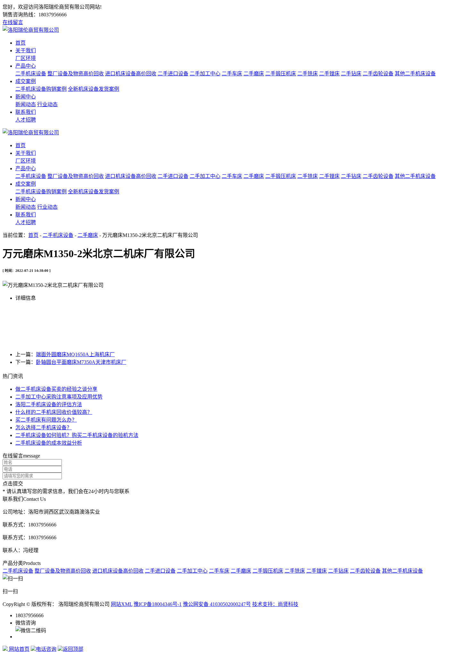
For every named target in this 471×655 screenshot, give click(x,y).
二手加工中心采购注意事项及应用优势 (59, 396)
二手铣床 (307, 73)
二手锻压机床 (280, 73)
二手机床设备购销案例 (41, 89)
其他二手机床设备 (415, 73)
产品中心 (25, 66)
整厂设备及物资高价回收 (75, 73)
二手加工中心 (205, 73)
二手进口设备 (173, 73)
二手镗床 (329, 73)
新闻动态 (25, 104)
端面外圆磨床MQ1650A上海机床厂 (75, 354)
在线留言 (13, 22)
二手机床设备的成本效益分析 (48, 443)
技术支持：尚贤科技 (275, 604)
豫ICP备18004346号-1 (158, 604)
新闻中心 (25, 96)
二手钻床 (351, 73)
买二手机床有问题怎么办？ (46, 420)
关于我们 (25, 50)
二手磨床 (254, 73)
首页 (20, 43)
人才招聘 (25, 119)
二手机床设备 (30, 73)
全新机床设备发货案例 (93, 89)
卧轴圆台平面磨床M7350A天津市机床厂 (81, 362)
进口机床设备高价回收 (130, 73)
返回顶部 (73, 649)
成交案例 (25, 81)
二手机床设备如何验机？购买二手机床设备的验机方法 (76, 435)
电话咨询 (46, 649)
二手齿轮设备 (378, 73)
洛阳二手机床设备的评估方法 (48, 404)
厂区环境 (25, 58)
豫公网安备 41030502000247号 (217, 604)
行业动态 (47, 104)
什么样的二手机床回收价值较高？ (53, 412)
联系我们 (25, 112)
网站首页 (18, 649)
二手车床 (232, 73)
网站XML (121, 604)
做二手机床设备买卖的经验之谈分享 (56, 389)
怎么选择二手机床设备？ (43, 427)
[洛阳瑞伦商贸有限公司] (31, 30)
